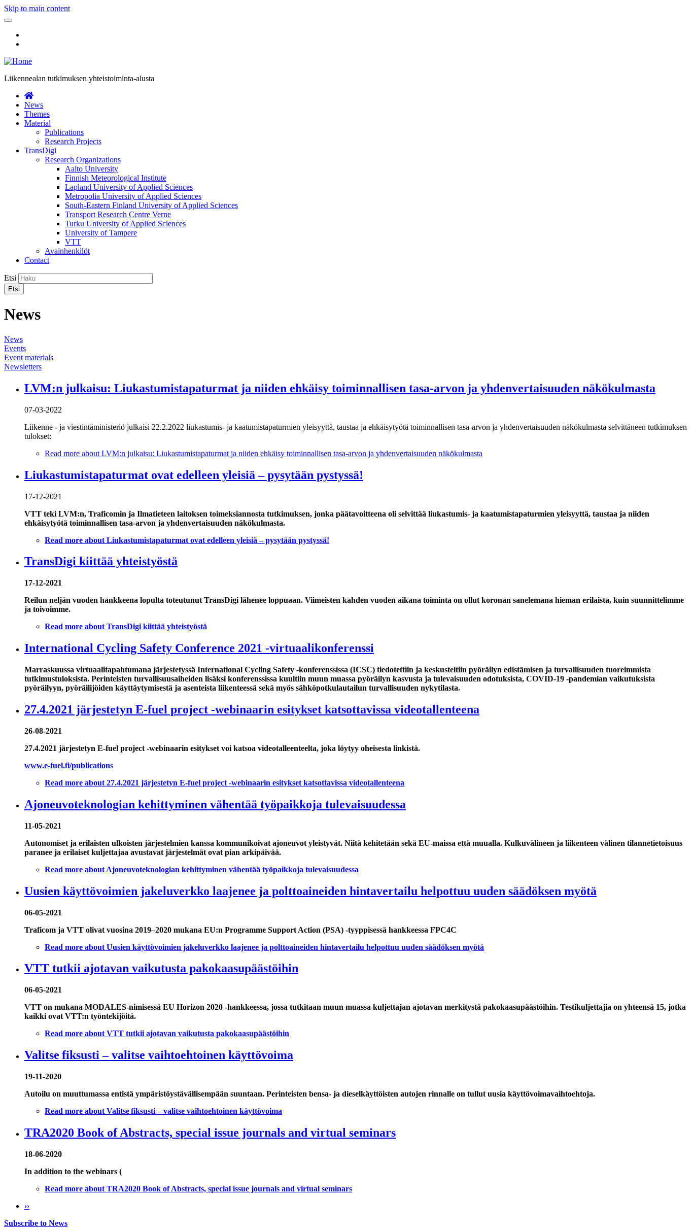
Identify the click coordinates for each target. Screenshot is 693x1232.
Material (37, 123)
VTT (73, 241)
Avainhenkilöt (67, 251)
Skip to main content (37, 8)
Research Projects (73, 141)
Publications (64, 132)
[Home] (18, 61)
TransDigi (40, 150)
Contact (36, 260)
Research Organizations (83, 159)
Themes (37, 114)
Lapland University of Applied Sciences (129, 187)
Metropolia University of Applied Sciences (133, 196)
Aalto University (91, 168)
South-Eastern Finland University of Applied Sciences (151, 205)
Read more (263, 453)
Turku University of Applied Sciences (125, 223)
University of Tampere (101, 232)
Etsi (10, 277)
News (33, 104)
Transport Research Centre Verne (118, 214)
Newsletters (23, 366)
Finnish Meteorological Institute (115, 178)
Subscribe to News (35, 1223)
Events (15, 348)
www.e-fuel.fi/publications (68, 765)
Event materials (28, 357)
